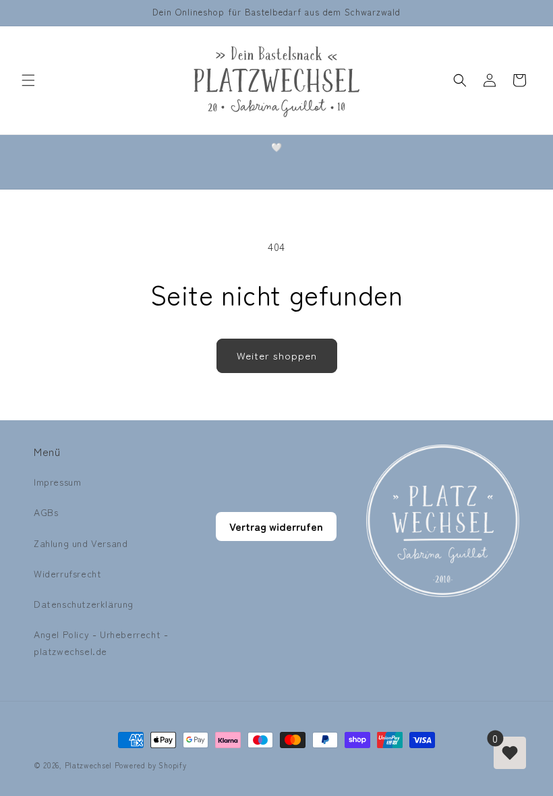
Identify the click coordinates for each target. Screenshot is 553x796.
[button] (28, 80)
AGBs (46, 512)
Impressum (57, 481)
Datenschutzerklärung (84, 603)
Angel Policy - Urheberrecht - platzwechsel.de (101, 642)
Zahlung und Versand (80, 543)
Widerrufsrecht (67, 573)
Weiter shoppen (277, 355)
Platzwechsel (88, 765)
